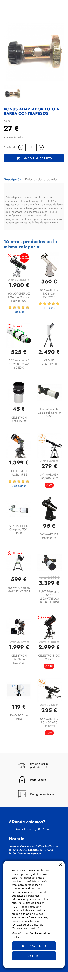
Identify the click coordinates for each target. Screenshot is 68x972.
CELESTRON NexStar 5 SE (19, 473)
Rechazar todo (34, 946)
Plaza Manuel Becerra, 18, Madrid (29, 829)
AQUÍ (15, 906)
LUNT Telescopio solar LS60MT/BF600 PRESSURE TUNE (49, 596)
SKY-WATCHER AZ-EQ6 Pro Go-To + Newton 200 (18, 297)
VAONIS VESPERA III (49, 362)
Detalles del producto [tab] (41, 179)
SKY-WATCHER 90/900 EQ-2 (49, 476)
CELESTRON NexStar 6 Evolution (19, 659)
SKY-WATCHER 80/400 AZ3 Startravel (49, 722)
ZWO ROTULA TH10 (19, 717)
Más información (22, 933)
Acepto (34, 956)
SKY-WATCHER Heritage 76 (49, 536)
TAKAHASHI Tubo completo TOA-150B (19, 529)
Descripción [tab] (12, 179)
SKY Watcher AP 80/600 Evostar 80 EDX (19, 364)
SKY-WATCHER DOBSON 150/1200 (49, 293)
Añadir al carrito (34, 158)
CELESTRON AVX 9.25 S (49, 657)
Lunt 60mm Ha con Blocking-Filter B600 (49, 413)
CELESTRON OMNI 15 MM (18, 419)
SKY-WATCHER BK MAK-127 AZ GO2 (19, 589)
